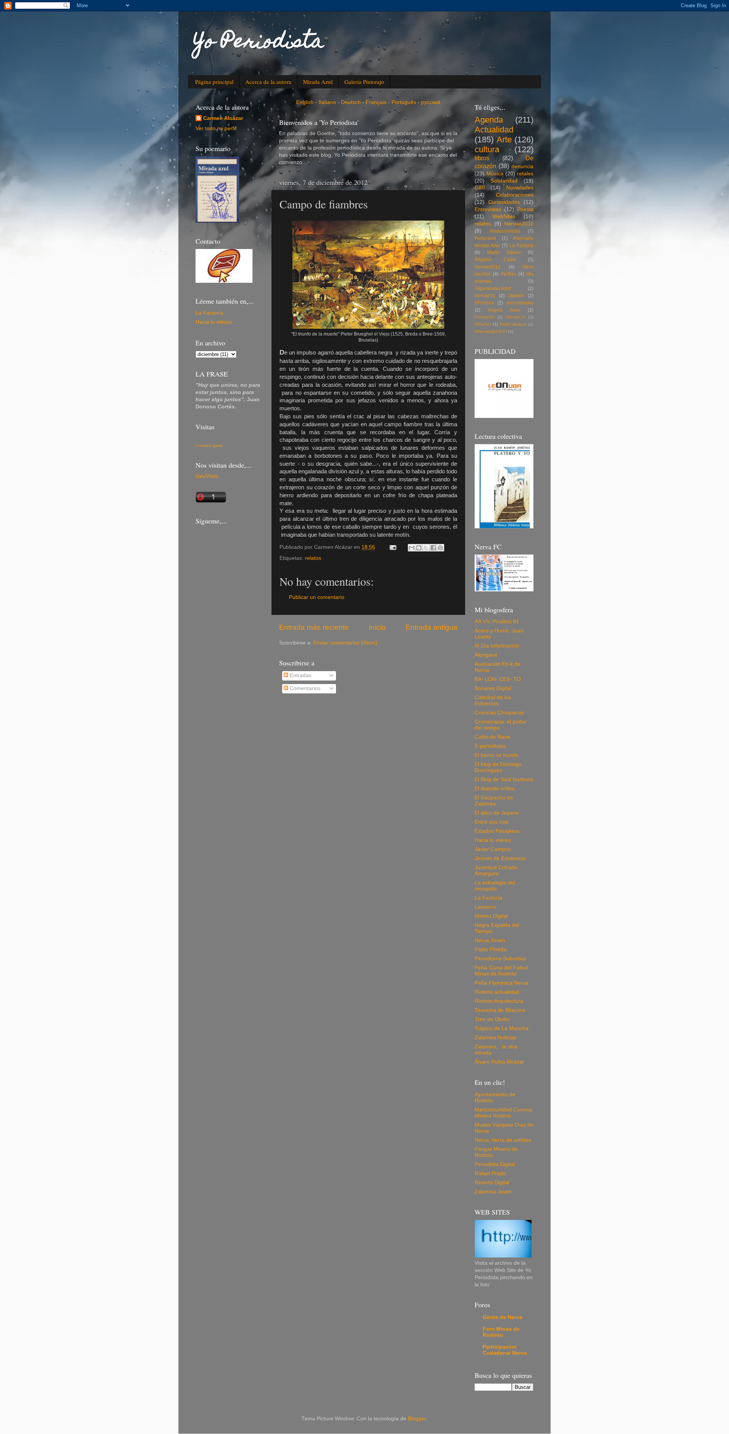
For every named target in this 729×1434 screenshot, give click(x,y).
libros (482, 157)
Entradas (299, 675)
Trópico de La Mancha (502, 1028)
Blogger (417, 1418)
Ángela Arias (504, 310)
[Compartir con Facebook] (433, 548)
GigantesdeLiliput (493, 288)
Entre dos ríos (491, 822)
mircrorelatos (520, 303)
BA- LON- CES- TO (498, 679)
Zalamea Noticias (495, 1037)
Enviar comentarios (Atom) (345, 643)
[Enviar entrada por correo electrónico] (392, 547)
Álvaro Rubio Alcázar (499, 1062)
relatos (313, 558)
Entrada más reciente (314, 627)
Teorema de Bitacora (500, 1010)
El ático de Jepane (497, 813)
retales (525, 173)
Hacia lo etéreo (214, 322)
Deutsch (351, 102)
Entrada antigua (432, 627)
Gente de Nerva (502, 1317)
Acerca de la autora (268, 81)
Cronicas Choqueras (499, 712)
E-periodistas (490, 746)
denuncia (522, 166)
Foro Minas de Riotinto (501, 1332)
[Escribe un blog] (419, 548)
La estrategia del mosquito (495, 886)
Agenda (489, 119)
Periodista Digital (495, 1164)
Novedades (519, 188)
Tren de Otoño (492, 1019)
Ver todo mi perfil (216, 128)
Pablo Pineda (491, 949)
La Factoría (209, 313)
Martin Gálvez (504, 252)
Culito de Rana (492, 737)
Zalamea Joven (493, 1191)
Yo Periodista (259, 43)
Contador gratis (209, 445)
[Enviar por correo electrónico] (411, 548)
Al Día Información (497, 646)
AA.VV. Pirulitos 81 (497, 621)
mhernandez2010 (491, 331)
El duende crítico (495, 788)
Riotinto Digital (492, 1182)
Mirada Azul (318, 81)
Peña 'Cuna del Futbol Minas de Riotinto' (501, 971)
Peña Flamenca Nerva (502, 983)
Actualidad (494, 129)
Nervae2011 (518, 224)
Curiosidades (504, 202)
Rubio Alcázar (513, 324)
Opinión (516, 295)
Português (403, 102)
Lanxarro (485, 907)
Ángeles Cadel (495, 259)
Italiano (327, 102)
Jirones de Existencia (500, 858)
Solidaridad (504, 181)
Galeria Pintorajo (364, 81)
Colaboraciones (514, 195)
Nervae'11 (485, 295)
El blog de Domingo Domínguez (498, 767)
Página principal (214, 81)
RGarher (483, 324)
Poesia (525, 209)
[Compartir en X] (426, 548)
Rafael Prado (490, 1173)
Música (494, 173)
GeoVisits (207, 476)
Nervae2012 (487, 266)
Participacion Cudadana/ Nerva (505, 1350)
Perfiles (508, 274)
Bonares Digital (493, 688)
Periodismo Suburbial (500, 958)
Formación (484, 317)
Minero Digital (491, 916)
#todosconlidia (505, 231)
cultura (487, 149)
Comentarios (304, 688)
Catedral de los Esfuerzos (493, 700)
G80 (480, 188)
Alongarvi (486, 655)
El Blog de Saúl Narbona (504, 779)
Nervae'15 (515, 317)
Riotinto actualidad (497, 992)
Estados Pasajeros (497, 831)
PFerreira (484, 303)
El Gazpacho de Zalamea (494, 801)
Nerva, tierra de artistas (503, 1140)
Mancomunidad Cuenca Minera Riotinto (503, 1113)
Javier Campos (493, 849)
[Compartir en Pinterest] (440, 548)
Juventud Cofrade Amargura (496, 870)
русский (430, 102)
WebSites (503, 216)
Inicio (377, 627)
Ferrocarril (485, 238)
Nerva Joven (490, 940)
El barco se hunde (496, 755)
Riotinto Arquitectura (499, 1001)
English (305, 102)
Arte (504, 139)
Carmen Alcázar (223, 118)
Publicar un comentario (316, 597)
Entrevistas (488, 209)
